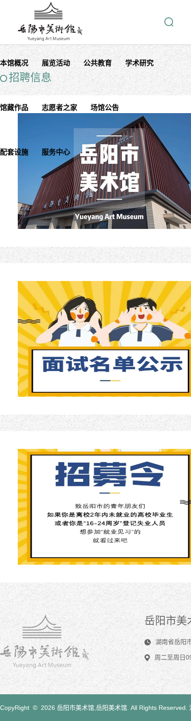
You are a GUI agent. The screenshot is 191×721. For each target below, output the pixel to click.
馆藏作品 (14, 107)
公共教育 (98, 63)
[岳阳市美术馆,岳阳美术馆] (50, 38)
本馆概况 (14, 63)
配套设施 (14, 152)
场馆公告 (105, 107)
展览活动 (56, 63)
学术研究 (139, 63)
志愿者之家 (59, 107)
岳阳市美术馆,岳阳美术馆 (92, 707)
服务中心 (56, 152)
